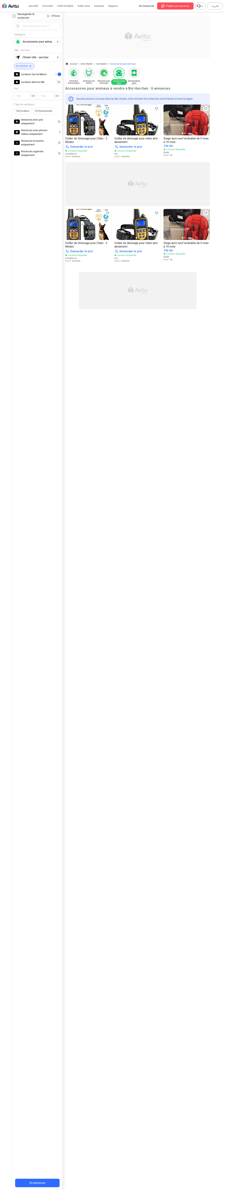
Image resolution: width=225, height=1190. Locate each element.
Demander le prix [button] (81, 146)
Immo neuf (47, 6)
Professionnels (43, 110)
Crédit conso (84, 6)
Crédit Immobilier (65, 6)
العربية (215, 6)
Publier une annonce (177, 6)
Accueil (73, 64)
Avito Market (86, 64)
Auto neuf (33, 6)
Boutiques (99, 6)
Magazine (113, 6)
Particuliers (22, 110)
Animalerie (101, 64)
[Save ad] (107, 108)
